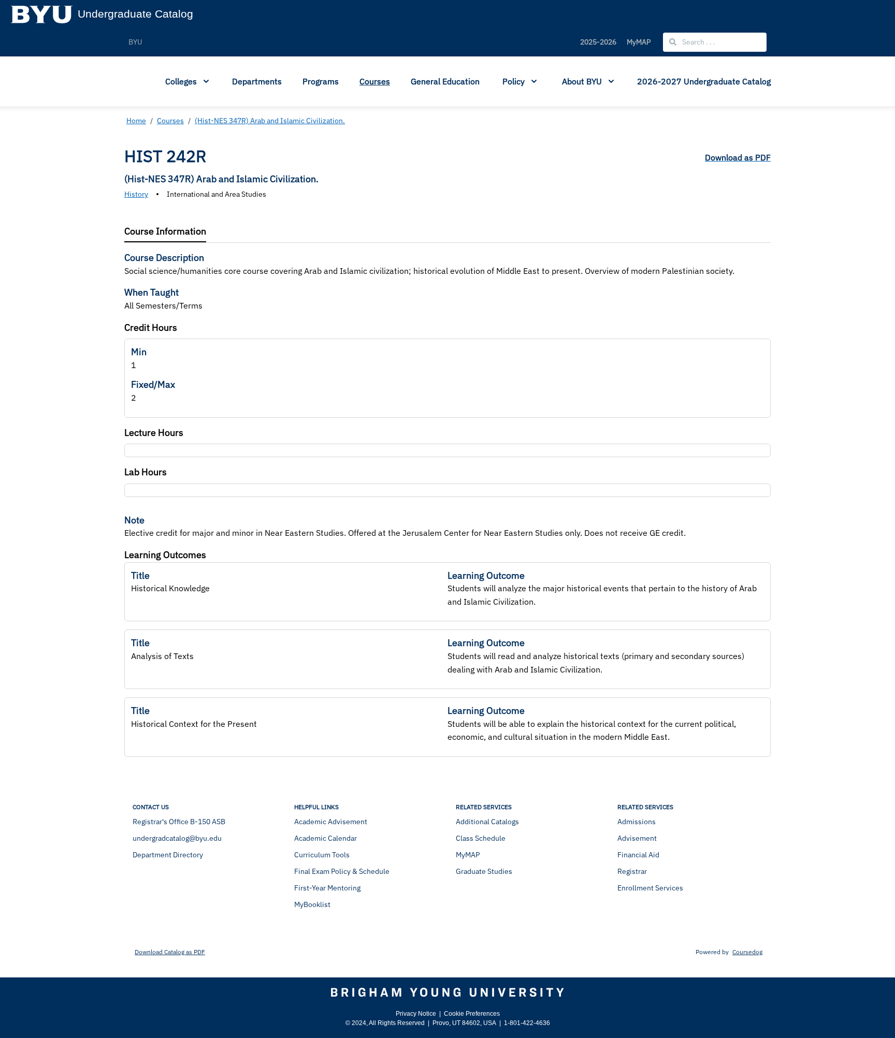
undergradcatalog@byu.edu (177, 838)
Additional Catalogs (487, 821)
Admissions (636, 821)
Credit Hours (150, 327)
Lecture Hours (153, 432)
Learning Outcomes (165, 555)
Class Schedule (481, 838)
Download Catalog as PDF (170, 952)
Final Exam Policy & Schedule (341, 871)
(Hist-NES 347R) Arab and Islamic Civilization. (270, 120)
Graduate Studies (484, 871)
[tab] (165, 232)
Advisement (637, 838)
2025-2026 (598, 42)
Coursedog (747, 952)
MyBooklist (312, 904)
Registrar (632, 871)
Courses (374, 81)
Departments (257, 81)
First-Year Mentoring (327, 888)
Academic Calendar (325, 838)
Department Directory (168, 854)
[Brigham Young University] (447, 992)
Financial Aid (638, 854)
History (136, 194)
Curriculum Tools (322, 854)
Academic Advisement (330, 821)
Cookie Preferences (472, 1013)
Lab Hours (145, 472)
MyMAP (639, 42)
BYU (135, 42)
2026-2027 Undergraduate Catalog (704, 81)
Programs (320, 81)
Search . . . (698, 42)
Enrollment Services (650, 888)
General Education (445, 81)
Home (136, 120)
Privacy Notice (416, 1013)
